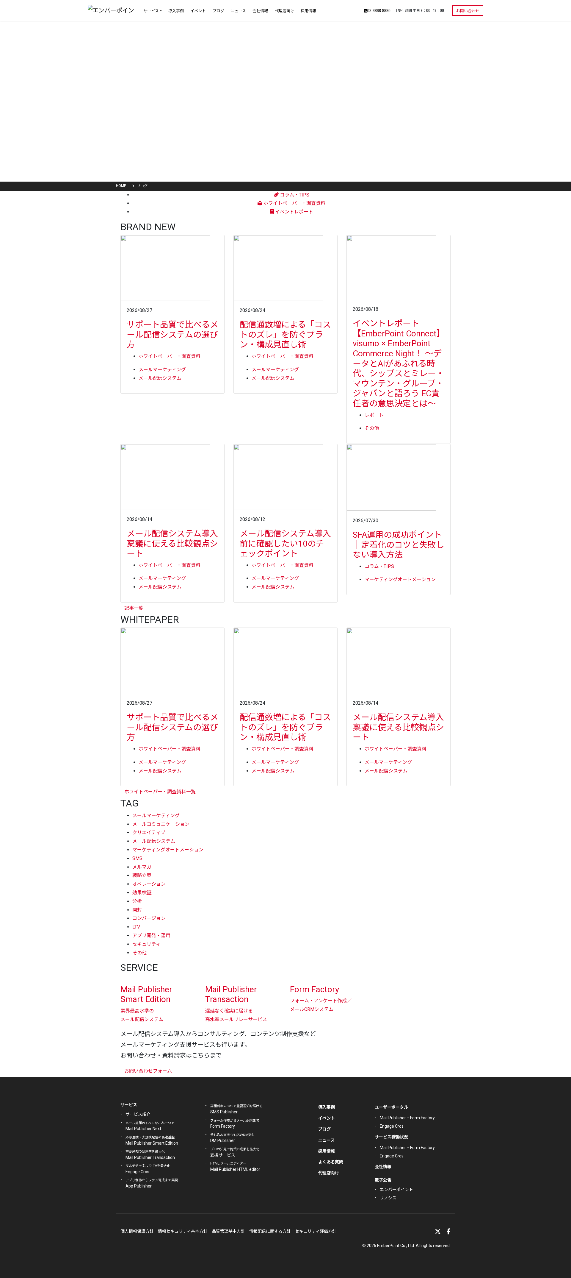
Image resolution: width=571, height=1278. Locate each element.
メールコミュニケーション (160, 824)
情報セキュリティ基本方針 (183, 1231)
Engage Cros (392, 1126)
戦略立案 (141, 875)
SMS (137, 858)
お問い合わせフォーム (148, 1071)
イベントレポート (293, 212)
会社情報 (260, 10)
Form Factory (314, 989)
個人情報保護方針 (137, 1231)
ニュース (238, 10)
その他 (372, 428)
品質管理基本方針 (228, 1231)
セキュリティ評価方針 (315, 1231)
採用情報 (308, 10)
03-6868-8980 (378, 10)
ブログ (218, 10)
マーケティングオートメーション (400, 579)
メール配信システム (160, 378)
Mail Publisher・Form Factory (407, 1117)
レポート (374, 415)
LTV (136, 927)
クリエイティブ (148, 832)
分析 (137, 901)
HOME (121, 186)
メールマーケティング (162, 369)
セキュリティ (146, 944)
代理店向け (284, 10)
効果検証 (141, 892)
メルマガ (141, 867)
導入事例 (176, 10)
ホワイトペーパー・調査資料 (293, 203)
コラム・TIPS (294, 195)
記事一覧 (133, 608)
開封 (137, 910)
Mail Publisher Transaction (231, 994)
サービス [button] (151, 10)
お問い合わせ (467, 10)
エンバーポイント (396, 1189)
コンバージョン (149, 918)
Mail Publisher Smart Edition (146, 994)
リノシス (388, 1198)
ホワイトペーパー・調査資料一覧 (160, 792)
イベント (198, 10)
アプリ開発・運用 (151, 935)
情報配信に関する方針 (270, 1231)
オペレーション (149, 884)
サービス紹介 (138, 1114)
